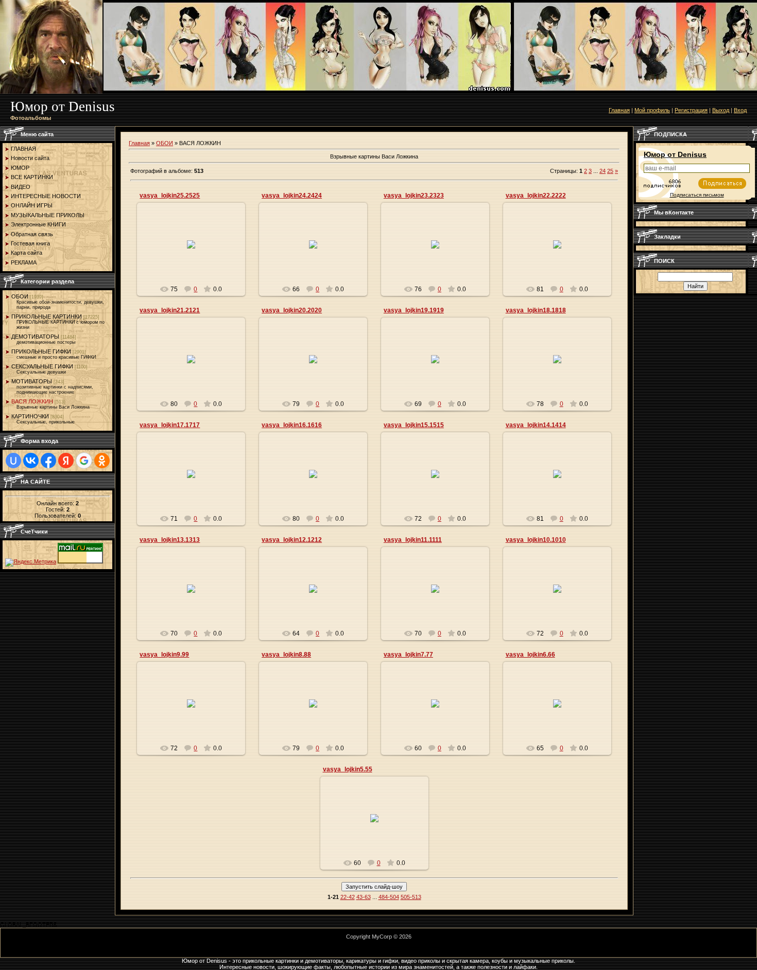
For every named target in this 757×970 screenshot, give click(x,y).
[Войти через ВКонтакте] (31, 460)
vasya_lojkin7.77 (408, 654)
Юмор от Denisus (675, 154)
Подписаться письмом (697, 195)
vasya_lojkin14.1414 (536, 425)
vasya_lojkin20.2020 (292, 310)
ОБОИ (19, 296)
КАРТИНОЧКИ (30, 416)
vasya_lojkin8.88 (286, 654)
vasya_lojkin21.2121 (170, 310)
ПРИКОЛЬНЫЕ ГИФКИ (41, 351)
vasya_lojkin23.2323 (414, 195)
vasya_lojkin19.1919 (414, 310)
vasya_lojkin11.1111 (413, 539)
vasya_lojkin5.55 (347, 769)
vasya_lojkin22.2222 (536, 195)
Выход (720, 110)
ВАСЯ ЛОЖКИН (32, 401)
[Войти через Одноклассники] (102, 460)
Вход (740, 110)
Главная (619, 110)
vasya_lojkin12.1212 (292, 539)
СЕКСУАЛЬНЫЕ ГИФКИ (42, 366)
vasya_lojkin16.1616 (292, 425)
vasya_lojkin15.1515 (414, 425)
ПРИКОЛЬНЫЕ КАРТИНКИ (46, 316)
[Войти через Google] (84, 460)
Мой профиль (652, 110)
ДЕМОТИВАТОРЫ (35, 336)
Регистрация (691, 110)
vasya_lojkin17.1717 (170, 425)
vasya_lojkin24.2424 (292, 195)
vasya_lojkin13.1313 (170, 539)
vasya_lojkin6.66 (530, 654)
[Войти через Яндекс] (66, 460)
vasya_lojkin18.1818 (536, 310)
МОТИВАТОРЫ (31, 381)
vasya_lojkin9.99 (164, 654)
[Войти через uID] (13, 460)
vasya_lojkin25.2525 (170, 195)
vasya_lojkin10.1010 (536, 539)
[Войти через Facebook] (48, 460)
